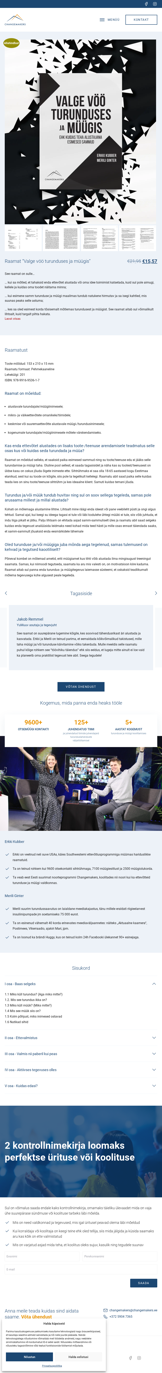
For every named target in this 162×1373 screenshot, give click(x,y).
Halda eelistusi (78, 1357)
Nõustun (29, 1357)
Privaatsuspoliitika (52, 1366)
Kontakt (141, 20)
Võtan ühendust (81, 687)
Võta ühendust (36, 1317)
